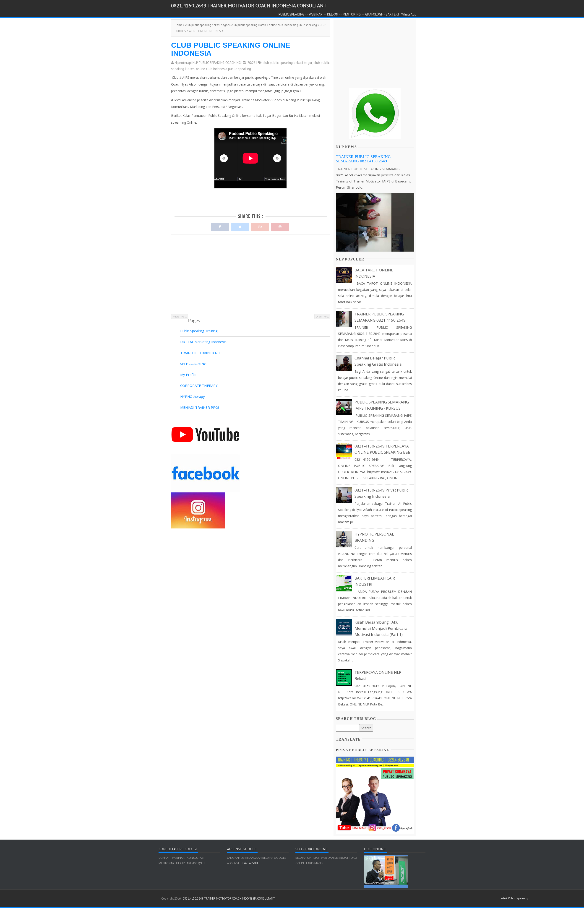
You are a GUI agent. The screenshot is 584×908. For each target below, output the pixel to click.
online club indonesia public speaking (293, 25)
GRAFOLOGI (373, 14)
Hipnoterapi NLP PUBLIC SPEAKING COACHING (208, 62)
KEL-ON (332, 14)
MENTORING (352, 14)
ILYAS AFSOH (249, 863)
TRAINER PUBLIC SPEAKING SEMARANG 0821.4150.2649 (363, 159)
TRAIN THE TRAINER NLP (201, 352)
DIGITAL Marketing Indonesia (203, 341)
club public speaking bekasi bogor (207, 25)
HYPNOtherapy (192, 396)
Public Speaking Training (199, 330)
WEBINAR (316, 14)
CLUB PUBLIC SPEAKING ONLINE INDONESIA (230, 49)
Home (178, 25)
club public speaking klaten (248, 25)
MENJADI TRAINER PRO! (199, 407)
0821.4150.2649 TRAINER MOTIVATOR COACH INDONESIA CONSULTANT (248, 5)
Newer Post (179, 316)
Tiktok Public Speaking (513, 898)
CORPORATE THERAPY (199, 385)
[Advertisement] (250, 281)
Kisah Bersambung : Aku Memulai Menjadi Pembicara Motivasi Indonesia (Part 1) (381, 628)
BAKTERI (392, 14)
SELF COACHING (193, 363)
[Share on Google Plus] (260, 226)
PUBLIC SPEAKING (291, 14)
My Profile (188, 374)
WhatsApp (408, 14)
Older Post (322, 316)
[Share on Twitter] (240, 226)
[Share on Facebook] (220, 226)
